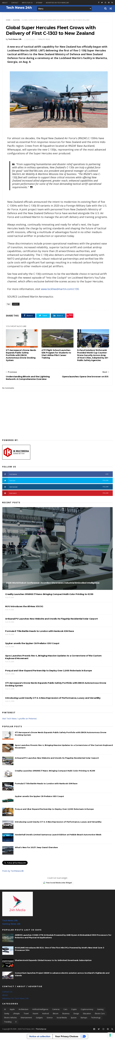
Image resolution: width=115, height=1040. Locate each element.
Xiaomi (35, 1013)
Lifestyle (16, 1013)
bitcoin (55, 1013)
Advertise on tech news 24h (57, 3)
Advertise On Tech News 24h (15, 998)
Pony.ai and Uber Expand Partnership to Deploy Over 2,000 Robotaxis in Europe (54, 809)
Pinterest (58, 493)
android (45, 1013)
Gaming (100, 1009)
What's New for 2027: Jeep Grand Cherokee (36, 847)
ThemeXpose (41, 1029)
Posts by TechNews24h (13, 871)
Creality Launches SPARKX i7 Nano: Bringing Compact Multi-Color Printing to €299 (55, 771)
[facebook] (98, 2)
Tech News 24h (10, 920)
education (87, 1013)
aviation (16, 20)
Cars (65, 1009)
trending (7, 1022)
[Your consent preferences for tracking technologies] (110, 1035)
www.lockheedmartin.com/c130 (60, 289)
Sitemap (39, 3)
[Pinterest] (108, 2)
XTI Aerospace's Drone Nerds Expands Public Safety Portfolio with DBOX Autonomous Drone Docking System (21, 355)
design (76, 1013)
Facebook (58, 474)
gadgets (39, 1017)
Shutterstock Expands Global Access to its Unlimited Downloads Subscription (53, 960)
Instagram (58, 487)
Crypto (74, 1009)
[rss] (112, 2)
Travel (26, 1013)
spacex (73, 1017)
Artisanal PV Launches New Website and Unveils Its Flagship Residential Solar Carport (57, 758)
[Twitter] (99, 1029)
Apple (12, 1009)
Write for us (27, 3)
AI (5, 1009)
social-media (62, 1017)
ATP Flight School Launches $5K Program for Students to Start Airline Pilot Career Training (56, 354)
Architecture (23, 1009)
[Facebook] (94, 1029)
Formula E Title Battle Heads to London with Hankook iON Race (46, 783)
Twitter (58, 480)
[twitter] (102, 2)
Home (8, 20)
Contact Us (7, 991)
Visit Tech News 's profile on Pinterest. (19, 718)
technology (95, 1017)
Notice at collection (39, 1036)
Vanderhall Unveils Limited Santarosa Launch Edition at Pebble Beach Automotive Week (58, 834)
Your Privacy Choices (66, 1036)
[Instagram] (105, 2)
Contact (14, 3)
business (65, 1013)
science (50, 1017)
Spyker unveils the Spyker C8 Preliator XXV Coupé (39, 796)
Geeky (6, 1013)
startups (84, 1017)
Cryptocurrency (87, 1009)
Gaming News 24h (11, 923)
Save (71, 315)
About (5, 3)
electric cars (100, 1013)
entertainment (26, 1017)
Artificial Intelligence (40, 1009)
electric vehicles (10, 1017)
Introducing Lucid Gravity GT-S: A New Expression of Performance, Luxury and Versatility (58, 822)
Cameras (55, 1009)
